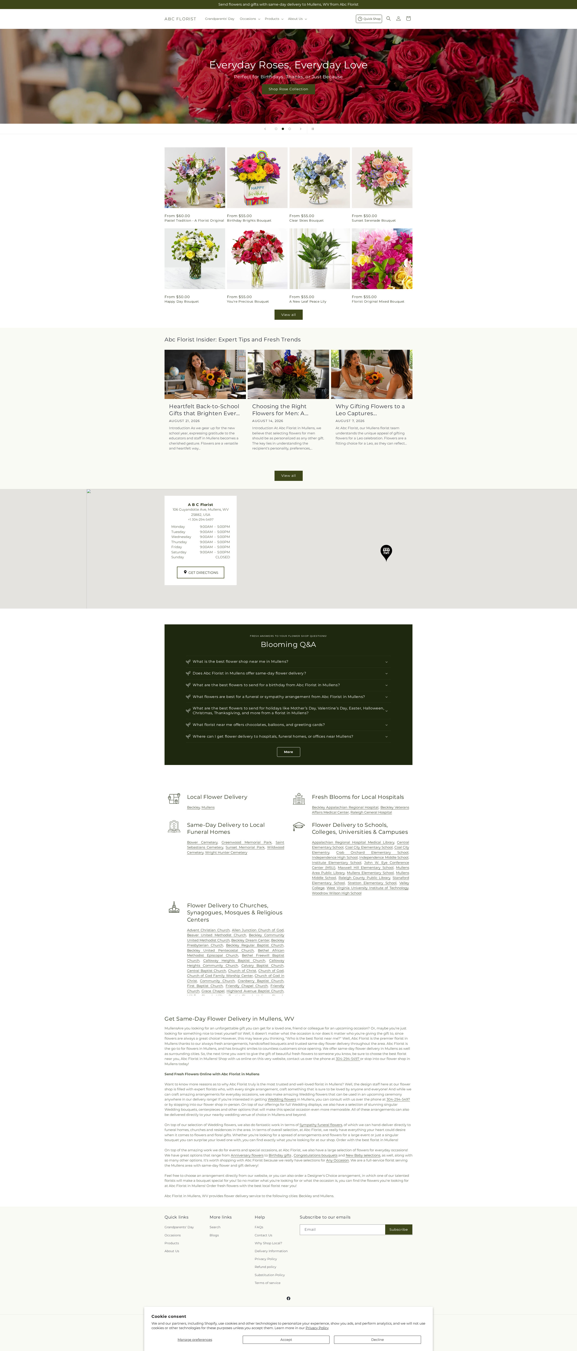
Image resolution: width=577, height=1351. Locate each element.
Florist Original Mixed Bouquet (378, 301)
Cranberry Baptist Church (261, 981)
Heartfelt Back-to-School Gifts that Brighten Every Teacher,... (204, 410)
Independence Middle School (383, 857)
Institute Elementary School (336, 862)
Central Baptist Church (206, 971)
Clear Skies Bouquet (306, 220)
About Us (172, 1251)
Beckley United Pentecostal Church (220, 950)
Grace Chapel (212, 991)
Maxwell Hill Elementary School (365, 867)
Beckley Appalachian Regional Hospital (345, 807)
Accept (286, 1339)
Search (215, 1227)
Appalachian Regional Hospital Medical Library (353, 842)
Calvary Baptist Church (262, 965)
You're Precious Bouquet (248, 301)
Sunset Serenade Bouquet (374, 220)
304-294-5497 (348, 1059)
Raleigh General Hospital (371, 812)
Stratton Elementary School (372, 883)
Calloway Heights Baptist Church (234, 960)
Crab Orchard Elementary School (372, 852)
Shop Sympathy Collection (288, 96)
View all (288, 315)
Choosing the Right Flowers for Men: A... (280, 410)
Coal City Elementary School (369, 847)
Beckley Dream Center (250, 940)
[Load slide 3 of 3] (289, 128)
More (288, 752)
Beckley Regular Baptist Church (255, 945)
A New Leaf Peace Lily (308, 301)
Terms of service (267, 1283)
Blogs (214, 1235)
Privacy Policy (317, 1328)
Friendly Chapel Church (247, 986)
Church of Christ (242, 971)
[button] (249, 18)
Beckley (193, 807)
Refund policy (265, 1267)
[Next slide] (301, 129)
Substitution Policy (270, 1275)
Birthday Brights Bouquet (249, 220)
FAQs (259, 1227)
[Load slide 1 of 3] (276, 128)
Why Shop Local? (268, 1243)
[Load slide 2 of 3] (282, 128)
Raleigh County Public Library (364, 878)
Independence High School (335, 857)
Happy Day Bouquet (182, 301)
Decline (377, 1339)
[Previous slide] (265, 129)
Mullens (208, 807)
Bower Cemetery (202, 842)
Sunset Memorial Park (245, 847)
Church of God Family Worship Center (220, 975)
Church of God (271, 971)
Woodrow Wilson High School (337, 893)
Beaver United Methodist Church (216, 935)
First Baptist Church (205, 986)
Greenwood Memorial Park (247, 842)
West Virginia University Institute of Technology (367, 888)
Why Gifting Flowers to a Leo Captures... (370, 410)
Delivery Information (271, 1251)
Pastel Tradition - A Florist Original (194, 220)
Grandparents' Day (179, 1227)
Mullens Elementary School (370, 873)
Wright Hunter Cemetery (226, 852)
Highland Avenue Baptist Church (255, 991)
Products (172, 1243)
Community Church (217, 981)
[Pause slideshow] (312, 129)
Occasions (173, 1235)
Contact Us (263, 1235)
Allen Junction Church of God (258, 930)
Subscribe (398, 1229)
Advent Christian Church (208, 930)
